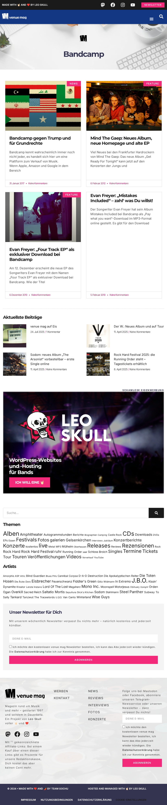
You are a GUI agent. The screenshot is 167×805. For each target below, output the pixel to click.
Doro (28, 581)
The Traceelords (44, 597)
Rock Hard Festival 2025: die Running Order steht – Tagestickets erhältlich (134, 359)
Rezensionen (138, 545)
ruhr (58, 551)
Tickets (150, 551)
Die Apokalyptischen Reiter (121, 575)
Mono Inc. (90, 586)
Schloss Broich (97, 551)
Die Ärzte (19, 581)
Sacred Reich (32, 592)
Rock (158, 546)
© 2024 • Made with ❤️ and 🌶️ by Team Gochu (37, 788)
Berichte (78, 534)
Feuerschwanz (62, 581)
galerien (57, 540)
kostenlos (32, 546)
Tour (7, 557)
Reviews (116, 546)
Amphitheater (31, 534)
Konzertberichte (128, 540)
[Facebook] (112, 4)
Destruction (95, 575)
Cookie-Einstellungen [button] (131, 799)
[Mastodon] (102, 4)
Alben (11, 533)
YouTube (98, 557)
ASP (17, 576)
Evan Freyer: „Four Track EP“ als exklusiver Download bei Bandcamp (41, 254)
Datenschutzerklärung (29, 651)
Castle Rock (115, 534)
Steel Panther (131, 591)
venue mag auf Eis (43, 326)
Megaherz (75, 586)
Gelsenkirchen (78, 540)
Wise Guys (101, 597)
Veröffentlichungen (46, 556)
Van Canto (69, 597)
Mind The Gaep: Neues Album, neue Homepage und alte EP (121, 141)
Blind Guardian (35, 575)
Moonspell (107, 586)
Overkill (17, 592)
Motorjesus (122, 586)
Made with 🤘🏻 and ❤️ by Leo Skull (25, 4)
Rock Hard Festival (37, 551)
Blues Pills (51, 576)
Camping (102, 535)
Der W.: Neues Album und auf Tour (139, 326)
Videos (73, 557)
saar (85, 552)
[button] (161, 16)
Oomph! (144, 587)
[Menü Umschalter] (151, 19)
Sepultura (71, 592)
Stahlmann (112, 592)
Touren (19, 556)
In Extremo (123, 581)
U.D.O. (59, 597)
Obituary (135, 587)
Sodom (99, 592)
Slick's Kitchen (85, 592)
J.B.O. (140, 580)
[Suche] (156, 513)
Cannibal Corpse (68, 575)
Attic (22, 576)
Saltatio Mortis (53, 592)
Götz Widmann (105, 581)
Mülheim (67, 546)
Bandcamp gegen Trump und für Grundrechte (40, 141)
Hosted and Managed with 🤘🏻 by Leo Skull (117, 788)
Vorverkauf (87, 557)
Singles (115, 551)
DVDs (156, 534)
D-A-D (83, 575)
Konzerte (14, 546)
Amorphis (8, 575)
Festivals (26, 540)
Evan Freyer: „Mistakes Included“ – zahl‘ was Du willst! (121, 198)
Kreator (20, 586)
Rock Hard (11, 551)
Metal (51, 546)
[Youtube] (132, 4)
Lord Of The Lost (55, 587)
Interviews (97, 540)
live (43, 545)
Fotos (43, 539)
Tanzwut (27, 597)
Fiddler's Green (85, 581)
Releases (98, 545)
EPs (5, 540)
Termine (132, 551)
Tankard (16, 597)
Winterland (84, 597)
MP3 (58, 546)
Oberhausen (80, 546)
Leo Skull (34, 719)
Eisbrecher (41, 581)
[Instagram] (122, 4)
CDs (128, 533)
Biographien (91, 535)
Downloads (143, 535)
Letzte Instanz (34, 587)
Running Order (72, 551)
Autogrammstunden (58, 535)
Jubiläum (108, 540)
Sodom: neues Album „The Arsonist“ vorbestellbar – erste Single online (52, 359)
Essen (12, 540)
